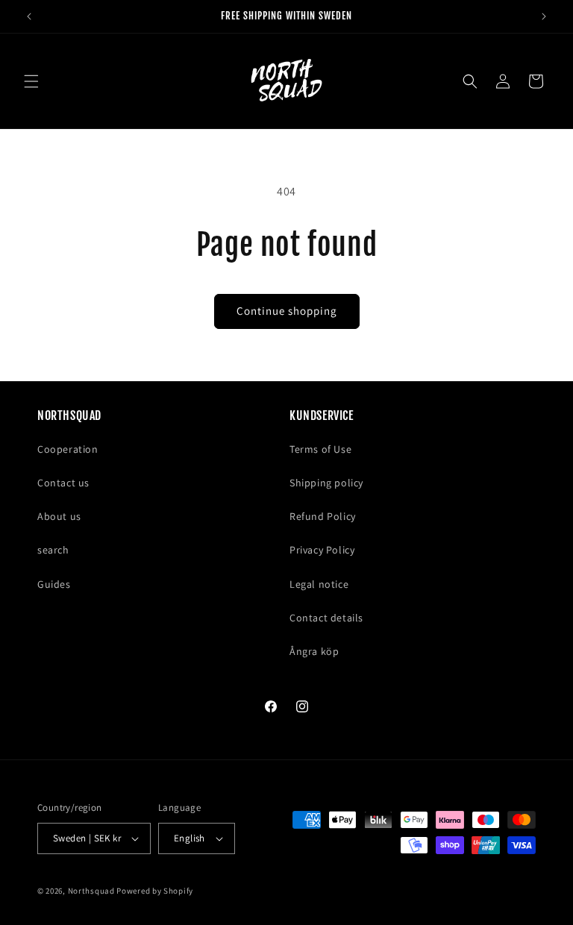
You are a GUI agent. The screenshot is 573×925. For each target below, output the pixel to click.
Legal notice (318, 584)
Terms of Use (320, 449)
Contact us (63, 482)
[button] (31, 81)
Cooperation (67, 449)
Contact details (326, 617)
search (53, 549)
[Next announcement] (543, 16)
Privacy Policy (321, 549)
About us (59, 516)
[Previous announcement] (29, 16)
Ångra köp (314, 651)
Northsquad (91, 890)
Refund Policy (322, 516)
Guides (54, 584)
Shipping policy (326, 482)
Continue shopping (287, 311)
